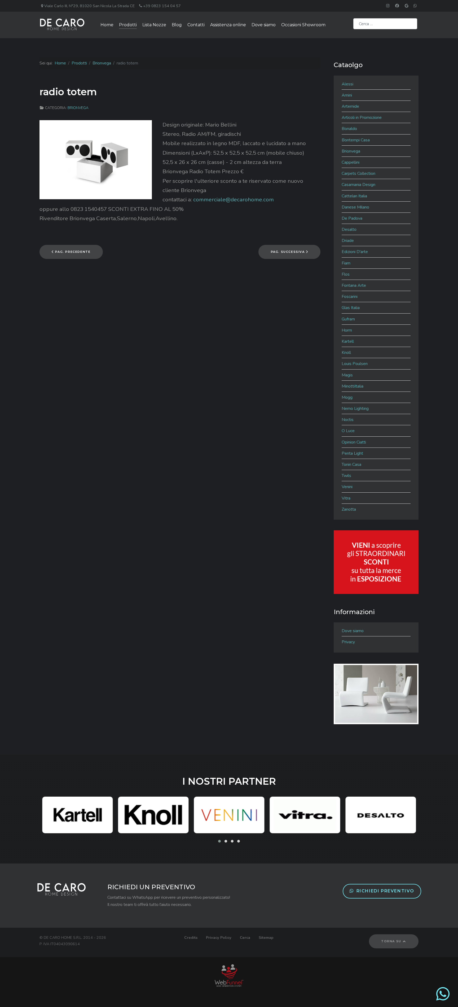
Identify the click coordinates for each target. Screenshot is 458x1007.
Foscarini (350, 297)
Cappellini (350, 162)
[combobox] (385, 23)
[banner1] (376, 562)
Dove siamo (353, 631)
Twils (346, 476)
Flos (346, 274)
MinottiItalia (352, 386)
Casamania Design (358, 185)
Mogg (347, 397)
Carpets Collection (358, 173)
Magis (347, 375)
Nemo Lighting (355, 408)
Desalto (349, 229)
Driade (348, 241)
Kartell (348, 341)
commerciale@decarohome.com (233, 199)
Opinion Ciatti (354, 442)
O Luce (348, 431)
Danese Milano (355, 207)
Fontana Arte (354, 285)
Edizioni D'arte (355, 252)
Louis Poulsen (355, 364)
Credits (190, 937)
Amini (347, 95)
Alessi (347, 84)
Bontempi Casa (356, 140)
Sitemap (266, 937)
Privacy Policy (218, 937)
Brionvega (78, 108)
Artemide (350, 106)
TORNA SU (391, 941)
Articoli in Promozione (362, 117)
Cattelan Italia (354, 196)
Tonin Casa (351, 464)
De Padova (352, 218)
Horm (347, 330)
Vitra (346, 498)
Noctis (348, 420)
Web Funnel (229, 975)
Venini (347, 487)
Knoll (346, 352)
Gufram (348, 319)
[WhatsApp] (443, 998)
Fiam (346, 263)
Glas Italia (351, 308)
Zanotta (349, 509)
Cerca (245, 937)
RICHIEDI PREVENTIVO (385, 890)
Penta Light (352, 453)
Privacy (348, 642)
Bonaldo (349, 129)
